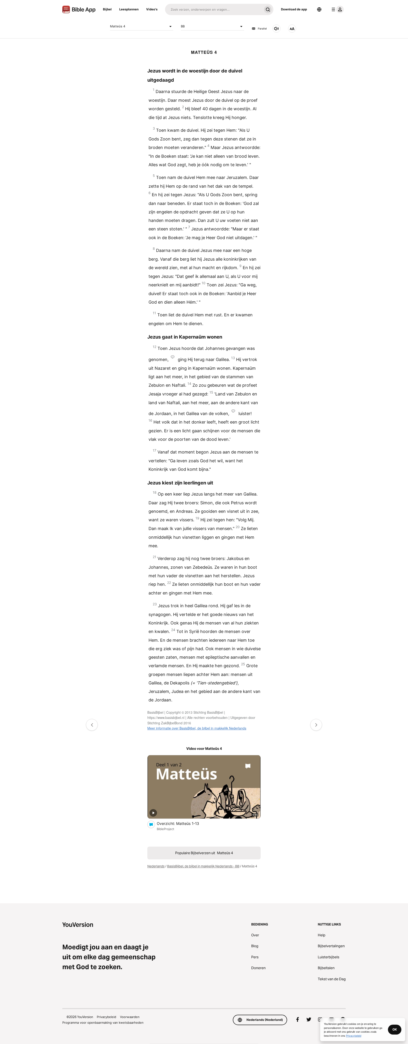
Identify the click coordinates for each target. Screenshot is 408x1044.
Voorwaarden (130, 1017)
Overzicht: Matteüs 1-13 (182, 823)
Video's (151, 9)
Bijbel (107, 9)
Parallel (262, 28)
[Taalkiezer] (319, 9)
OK (394, 1029)
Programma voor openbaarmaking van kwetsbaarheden (103, 1022)
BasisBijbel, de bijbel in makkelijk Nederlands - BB (203, 866)
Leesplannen (129, 9)
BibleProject (165, 829)
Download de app (294, 9)
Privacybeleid (106, 1017)
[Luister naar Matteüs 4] (276, 29)
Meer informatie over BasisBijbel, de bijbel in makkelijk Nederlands (196, 728)
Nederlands (156, 866)
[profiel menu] (337, 9)
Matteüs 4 (117, 26)
